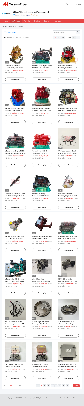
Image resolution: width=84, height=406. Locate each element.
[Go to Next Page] (78, 37)
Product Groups (11, 32)
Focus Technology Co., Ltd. (28, 398)
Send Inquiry (15, 79)
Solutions (37, 21)
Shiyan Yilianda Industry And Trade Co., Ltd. (31, 12)
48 (20, 386)
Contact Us (57, 21)
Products (17, 21)
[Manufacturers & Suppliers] (15, 4)
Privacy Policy (72, 398)
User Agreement (53, 398)
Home (6, 21)
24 (11, 386)
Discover (46, 21)
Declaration (63, 398)
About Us (27, 21)
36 (15, 386)
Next (75, 386)
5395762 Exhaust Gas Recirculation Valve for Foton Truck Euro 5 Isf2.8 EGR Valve (67, 281)
